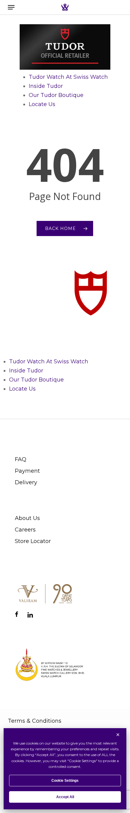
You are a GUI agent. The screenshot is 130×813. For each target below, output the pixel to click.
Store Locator (33, 541)
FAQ (20, 459)
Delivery (26, 482)
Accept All (65, 797)
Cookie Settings (65, 780)
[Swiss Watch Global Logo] (64, 7)
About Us (27, 518)
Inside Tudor (46, 86)
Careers (25, 529)
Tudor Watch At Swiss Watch (68, 77)
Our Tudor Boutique (56, 95)
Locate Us (42, 104)
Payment (27, 471)
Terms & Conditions (34, 721)
